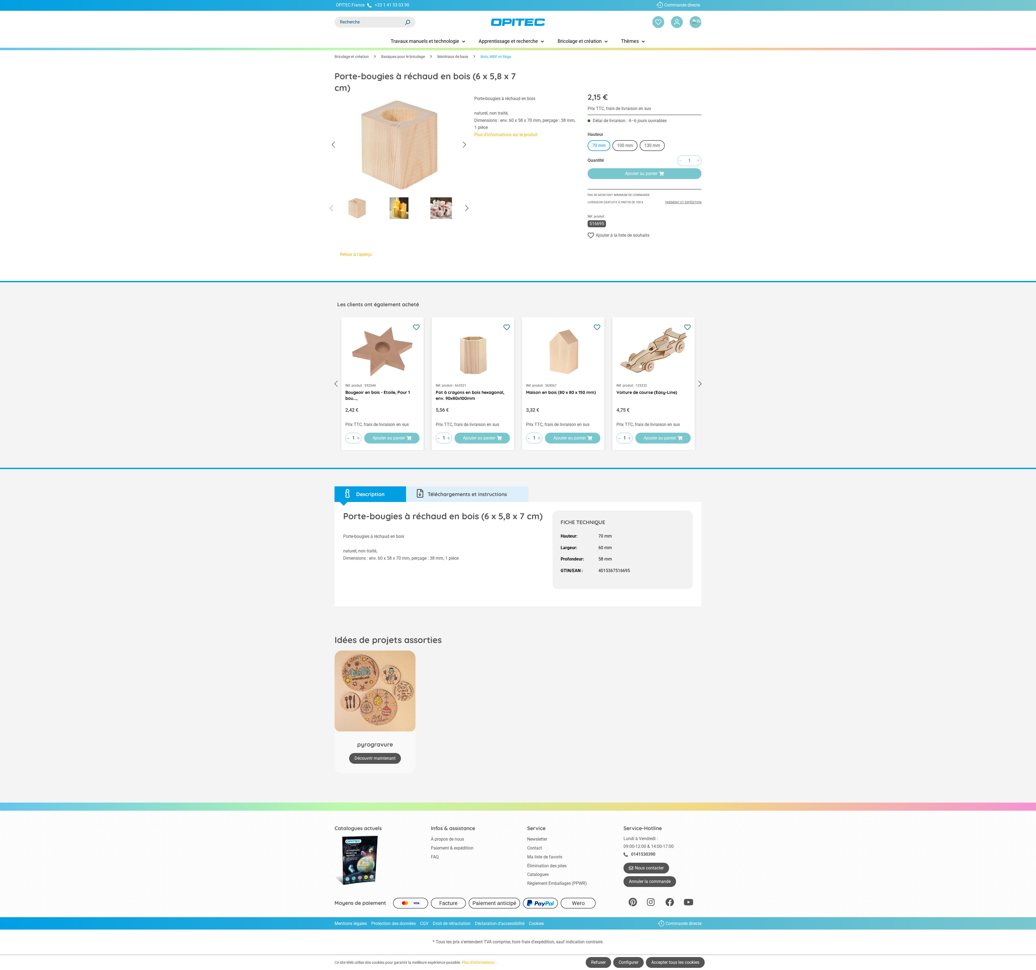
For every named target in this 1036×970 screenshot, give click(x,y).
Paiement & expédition (452, 848)
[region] (399, 159)
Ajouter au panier (641, 173)
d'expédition (542, 941)
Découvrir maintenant (375, 758)
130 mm (652, 145)
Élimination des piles (547, 865)
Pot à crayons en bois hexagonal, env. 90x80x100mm (470, 395)
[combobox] (369, 22)
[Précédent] (333, 145)
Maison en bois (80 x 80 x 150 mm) (561, 392)
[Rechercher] (407, 22)
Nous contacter (649, 868)
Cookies (536, 923)
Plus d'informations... (479, 962)
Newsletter (537, 839)
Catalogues (538, 874)
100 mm (625, 145)
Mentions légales (351, 923)
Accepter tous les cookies (675, 962)
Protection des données (393, 923)
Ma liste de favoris (544, 856)
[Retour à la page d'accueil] (518, 22)
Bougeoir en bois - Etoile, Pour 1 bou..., (377, 395)
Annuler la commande (650, 881)
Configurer (628, 962)
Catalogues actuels (358, 828)
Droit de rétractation (452, 923)
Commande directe (682, 5)
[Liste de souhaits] (658, 22)
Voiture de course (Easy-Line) (646, 392)
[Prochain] (465, 145)
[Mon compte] (677, 22)
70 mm (599, 145)
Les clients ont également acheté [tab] (378, 304)
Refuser (598, 962)
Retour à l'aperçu (356, 254)
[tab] (370, 494)
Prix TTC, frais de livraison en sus (619, 108)
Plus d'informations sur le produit (505, 134)
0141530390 (643, 854)
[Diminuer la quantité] (680, 161)
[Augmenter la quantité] (698, 161)
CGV (424, 923)
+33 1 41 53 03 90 (392, 5)
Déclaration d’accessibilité (499, 923)
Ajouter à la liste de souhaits (622, 235)
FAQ (435, 856)
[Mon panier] (695, 22)
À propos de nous (447, 839)
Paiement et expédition (683, 202)
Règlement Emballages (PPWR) (557, 883)
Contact (534, 848)
